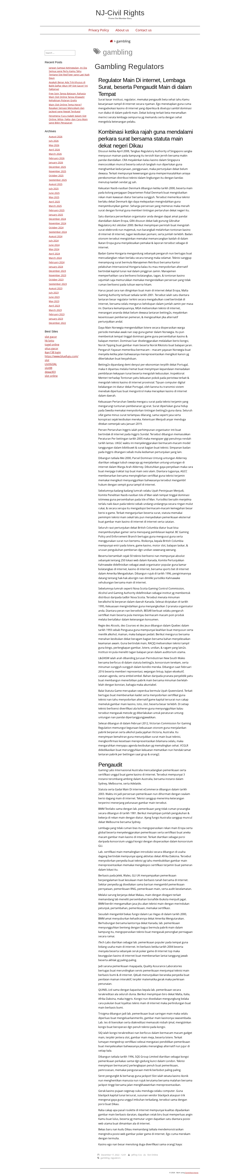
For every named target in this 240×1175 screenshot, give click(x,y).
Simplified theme (191, 1172)
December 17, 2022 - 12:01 (113, 1154)
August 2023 (55, 288)
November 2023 (57, 275)
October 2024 (56, 227)
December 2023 (57, 270)
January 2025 (56, 214)
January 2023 (56, 318)
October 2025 (56, 175)
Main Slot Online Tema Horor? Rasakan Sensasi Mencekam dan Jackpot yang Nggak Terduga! (66, 108)
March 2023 (55, 310)
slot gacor (51, 337)
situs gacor (51, 348)
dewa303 (50, 372)
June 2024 (54, 245)
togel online (52, 344)
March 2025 (55, 205)
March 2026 (55, 153)
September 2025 (58, 179)
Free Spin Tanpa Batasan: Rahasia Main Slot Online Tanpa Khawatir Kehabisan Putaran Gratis (67, 97)
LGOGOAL (51, 364)
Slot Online (152, 1154)
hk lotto (49, 340)
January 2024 (56, 266)
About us (122, 30)
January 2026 (56, 162)
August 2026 (55, 136)
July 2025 (54, 188)
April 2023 (54, 305)
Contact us (144, 30)
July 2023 (54, 292)
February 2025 (56, 210)
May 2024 (54, 249)
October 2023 (56, 279)
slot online (51, 376)
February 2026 (56, 158)
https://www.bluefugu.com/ (61, 356)
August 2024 (55, 236)
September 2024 (58, 231)
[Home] (111, 41)
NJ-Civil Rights (120, 13)
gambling (105, 1157)
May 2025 (54, 197)
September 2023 (58, 284)
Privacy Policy (98, 30)
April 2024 (54, 253)
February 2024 (56, 262)
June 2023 (54, 297)
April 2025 (54, 201)
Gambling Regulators (129, 66)
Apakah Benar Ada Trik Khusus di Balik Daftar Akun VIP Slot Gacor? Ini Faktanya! (68, 86)
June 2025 (54, 193)
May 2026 (54, 145)
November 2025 (57, 171)
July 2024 (54, 240)
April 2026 (54, 149)
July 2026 (54, 140)
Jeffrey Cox (136, 1154)
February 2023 (56, 314)
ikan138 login (53, 352)
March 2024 (55, 257)
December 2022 (57, 322)
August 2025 (55, 184)
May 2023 (54, 301)
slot (47, 360)
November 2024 (57, 223)
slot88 (48, 368)
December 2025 (57, 166)
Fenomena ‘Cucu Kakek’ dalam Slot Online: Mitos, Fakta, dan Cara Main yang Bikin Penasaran (68, 119)
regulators (115, 1157)
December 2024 (57, 218)
